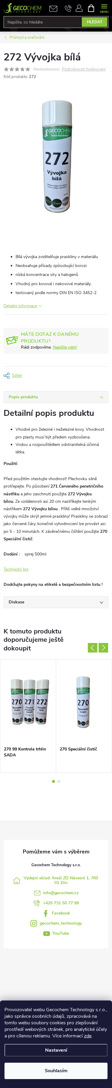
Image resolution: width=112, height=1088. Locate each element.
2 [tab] (58, 781)
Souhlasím (56, 1070)
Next (103, 648)
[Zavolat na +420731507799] (68, 8)
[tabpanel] (28, 716)
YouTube (61, 933)
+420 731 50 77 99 (61, 903)
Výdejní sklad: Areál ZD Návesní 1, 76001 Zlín (61, 880)
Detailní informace (20, 306)
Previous (92, 648)
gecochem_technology (61, 923)
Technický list (16, 569)
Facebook (61, 913)
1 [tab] (53, 781)
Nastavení (56, 1050)
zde (87, 1036)
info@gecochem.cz (61, 893)
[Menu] (104, 8)
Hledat (94, 22)
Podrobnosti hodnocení (83, 69)
